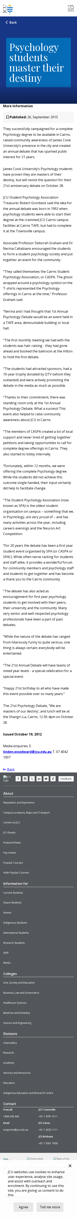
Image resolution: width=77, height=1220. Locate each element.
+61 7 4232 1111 (48, 1129)
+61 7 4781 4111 (48, 1116)
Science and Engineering (17, 1023)
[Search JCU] (71, 8)
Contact (9, 1103)
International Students (16, 933)
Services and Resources (17, 1073)
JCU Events (9, 832)
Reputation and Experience (18, 802)
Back (13, 22)
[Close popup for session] (70, 1166)
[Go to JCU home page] (9, 778)
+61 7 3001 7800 (48, 1143)
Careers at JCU (11, 822)
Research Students (14, 943)
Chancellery (10, 1043)
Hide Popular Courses (16, 872)
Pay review (9, 852)
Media (6, 962)
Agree (23, 1207)
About (8, 793)
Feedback (66, 778)
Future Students (12, 902)
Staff (5, 952)
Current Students (13, 892)
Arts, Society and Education (19, 982)
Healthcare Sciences (14, 1003)
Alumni (7, 912)
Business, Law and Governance (21, 992)
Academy (8, 1063)
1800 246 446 (11, 1116)
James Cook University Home (8, 8)
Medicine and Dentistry (16, 1013)
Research (8, 1052)
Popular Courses (13, 862)
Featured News (12, 842)
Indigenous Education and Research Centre (28, 1093)
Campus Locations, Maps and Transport (26, 812)
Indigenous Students (15, 922)
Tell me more (50, 1207)
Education (9, 1083)
